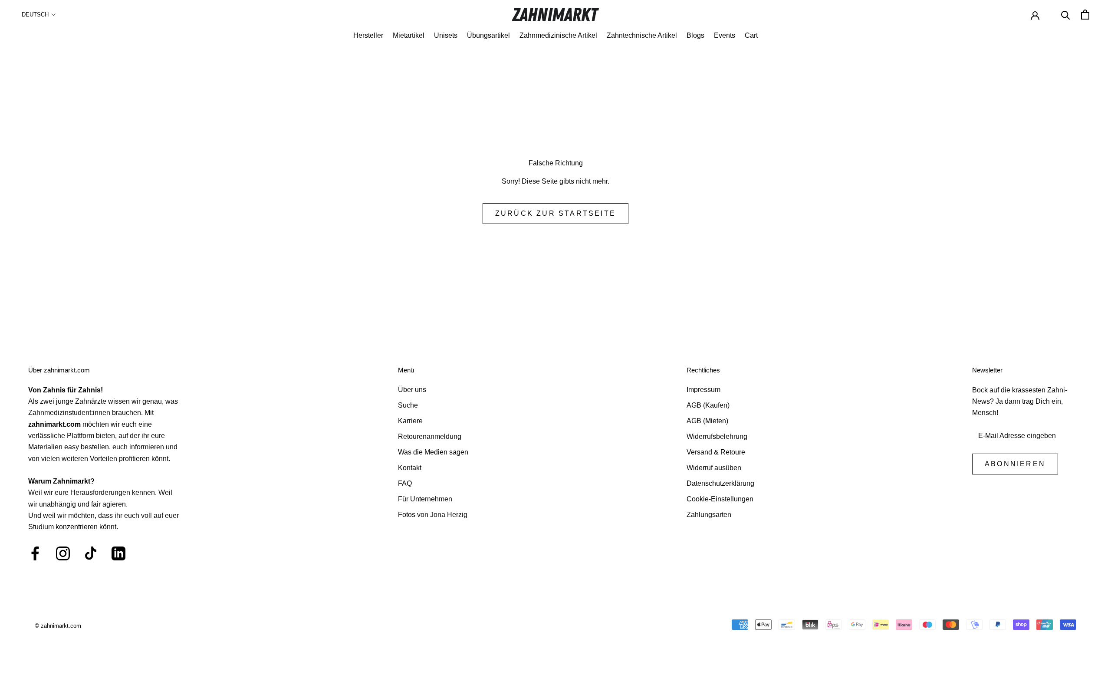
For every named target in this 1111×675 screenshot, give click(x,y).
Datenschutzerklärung (720, 483)
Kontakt (409, 467)
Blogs (695, 35)
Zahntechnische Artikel (642, 35)
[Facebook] (35, 553)
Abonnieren (1015, 464)
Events (724, 35)
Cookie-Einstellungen (720, 499)
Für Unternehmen (425, 499)
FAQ (405, 483)
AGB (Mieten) (707, 421)
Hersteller (368, 35)
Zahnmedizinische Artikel (558, 35)
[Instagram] (63, 553)
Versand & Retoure (716, 452)
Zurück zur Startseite (555, 213)
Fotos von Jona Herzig (432, 514)
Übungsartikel (488, 35)
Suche (408, 405)
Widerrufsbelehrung (717, 436)
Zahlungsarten (709, 514)
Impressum (703, 389)
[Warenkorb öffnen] (1085, 15)
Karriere (410, 421)
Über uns (412, 389)
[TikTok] (91, 553)
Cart (751, 35)
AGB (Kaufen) (708, 405)
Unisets (445, 35)
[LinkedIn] (118, 553)
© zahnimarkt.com (58, 625)
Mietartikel (408, 35)
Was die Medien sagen (433, 452)
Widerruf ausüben (714, 467)
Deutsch (35, 14)
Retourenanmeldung (429, 436)
